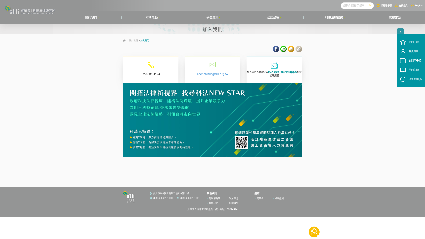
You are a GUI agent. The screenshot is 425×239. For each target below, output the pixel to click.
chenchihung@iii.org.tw (212, 74)
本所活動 (152, 17)
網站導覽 (234, 203)
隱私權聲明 (214, 198)
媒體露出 (395, 17)
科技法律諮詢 (334, 17)
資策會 (259, 198)
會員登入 (403, 5)
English (419, 5)
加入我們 (144, 40)
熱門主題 (414, 41)
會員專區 (414, 51)
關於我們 (91, 17)
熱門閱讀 (414, 69)
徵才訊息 (234, 198)
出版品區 (273, 17)
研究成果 (212, 17)
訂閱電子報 (386, 5)
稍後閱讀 (415, 79)
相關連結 (279, 198)
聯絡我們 (213, 203)
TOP (314, 221)
